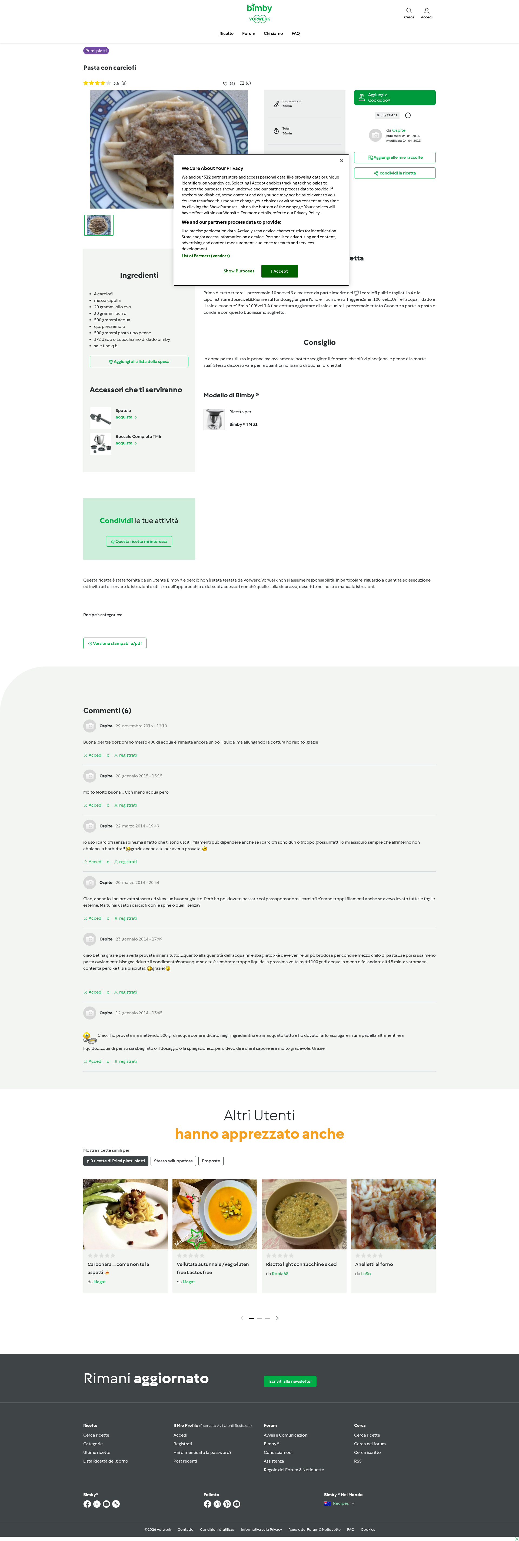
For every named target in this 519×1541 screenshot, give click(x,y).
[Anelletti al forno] (393, 1214)
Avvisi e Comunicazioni (286, 1435)
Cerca (360, 1425)
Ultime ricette (96, 1452)
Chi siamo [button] (273, 33)
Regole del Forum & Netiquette (294, 1469)
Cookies (368, 1529)
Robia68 (280, 1273)
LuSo (366, 1273)
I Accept (279, 271)
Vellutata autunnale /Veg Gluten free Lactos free (213, 1268)
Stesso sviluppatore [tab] (173, 1160)
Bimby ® (272, 1443)
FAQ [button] (296, 33)
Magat (100, 1281)
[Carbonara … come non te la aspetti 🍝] (125, 1214)
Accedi (180, 1435)
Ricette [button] (226, 33)
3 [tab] (267, 1318)
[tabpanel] (259, 1251)
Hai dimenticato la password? (202, 1452)
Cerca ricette (96, 1435)
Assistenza (274, 1461)
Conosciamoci (278, 1452)
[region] (261, 220)
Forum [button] (248, 33)
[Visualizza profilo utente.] (375, 134)
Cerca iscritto (367, 1452)
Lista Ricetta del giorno (105, 1461)
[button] (409, 13)
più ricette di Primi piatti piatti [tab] (116, 1160)
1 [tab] (251, 1318)
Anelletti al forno (374, 1264)
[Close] (342, 161)
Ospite (398, 130)
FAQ (350, 1529)
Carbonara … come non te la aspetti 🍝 (118, 1268)
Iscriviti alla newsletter (290, 1381)
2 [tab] (259, 1318)
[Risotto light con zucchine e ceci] (304, 1214)
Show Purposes (239, 271)
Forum (270, 1425)
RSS (358, 1461)
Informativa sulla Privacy (261, 1529)
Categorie (93, 1443)
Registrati (183, 1443)
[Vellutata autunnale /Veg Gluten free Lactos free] (214, 1214)
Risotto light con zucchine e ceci (302, 1264)
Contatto (186, 1529)
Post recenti (185, 1461)
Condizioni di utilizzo (217, 1529)
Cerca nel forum (370, 1443)
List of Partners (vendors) (206, 255)
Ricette (90, 1425)
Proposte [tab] (211, 1160)
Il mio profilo (213, 1425)
